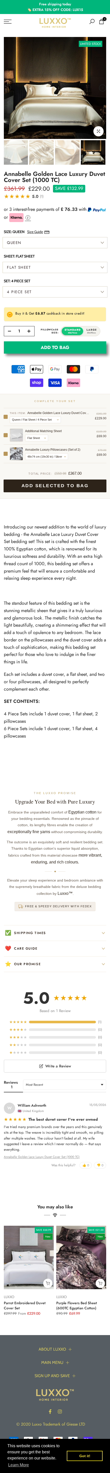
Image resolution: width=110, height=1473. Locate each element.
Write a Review (58, 1066)
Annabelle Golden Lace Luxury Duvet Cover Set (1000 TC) (42, 1157)
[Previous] (7, 88)
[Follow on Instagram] (60, 1412)
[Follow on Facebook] (50, 1412)
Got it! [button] (84, 1456)
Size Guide (35, 231)
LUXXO (9, 1296)
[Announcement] (55, 7)
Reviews (11, 1085)
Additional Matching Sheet (43, 431)
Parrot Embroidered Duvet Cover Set (25, 1305)
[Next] (102, 88)
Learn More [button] (18, 1465)
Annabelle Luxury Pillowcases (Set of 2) (52, 449)
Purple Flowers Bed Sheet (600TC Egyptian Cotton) (76, 1305)
